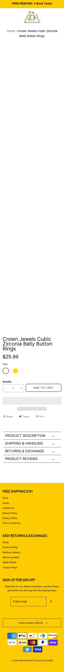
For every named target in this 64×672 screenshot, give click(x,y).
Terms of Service (12, 523)
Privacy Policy (10, 518)
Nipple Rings (9, 562)
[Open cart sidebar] (61, 17)
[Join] (51, 601)
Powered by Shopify (43, 660)
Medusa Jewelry (11, 552)
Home (11, 31)
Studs (6, 542)
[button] (32, 401)
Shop (5, 497)
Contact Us (9, 508)
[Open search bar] (6, 17)
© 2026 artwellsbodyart (22, 660)
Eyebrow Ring (10, 547)
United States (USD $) (31, 622)
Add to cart (44, 387)
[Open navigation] (2, 17)
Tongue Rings (10, 567)
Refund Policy (10, 513)
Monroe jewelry (11, 557)
